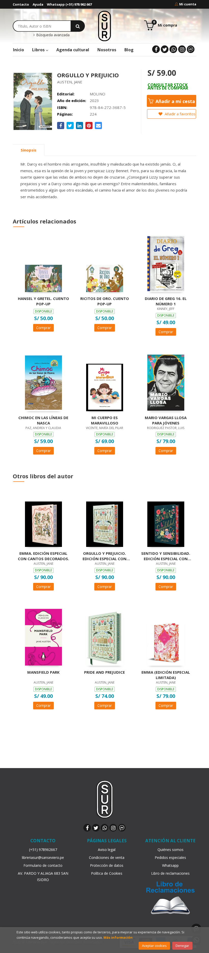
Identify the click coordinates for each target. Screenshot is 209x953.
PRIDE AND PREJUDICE (104, 672)
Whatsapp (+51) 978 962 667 (69, 4)
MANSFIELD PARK (43, 672)
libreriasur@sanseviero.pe (43, 857)
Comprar (43, 327)
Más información (118, 937)
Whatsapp (170, 865)
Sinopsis (28, 150)
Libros (39, 50)
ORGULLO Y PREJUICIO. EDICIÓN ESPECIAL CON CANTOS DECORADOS (104, 556)
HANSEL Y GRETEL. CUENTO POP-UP (43, 301)
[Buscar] (78, 26)
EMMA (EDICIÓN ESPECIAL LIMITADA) (165, 675)
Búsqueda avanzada (52, 35)
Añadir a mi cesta (174, 101)
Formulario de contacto (42, 865)
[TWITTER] (164, 49)
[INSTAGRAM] (182, 49)
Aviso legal (106, 849)
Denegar (182, 945)
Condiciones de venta (106, 857)
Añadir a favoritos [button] (179, 113)
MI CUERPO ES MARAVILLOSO (104, 420)
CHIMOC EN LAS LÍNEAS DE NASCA (43, 420)
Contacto (21, 4)
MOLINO (97, 93)
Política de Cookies (106, 873)
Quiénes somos (171, 849)
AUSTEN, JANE (69, 81)
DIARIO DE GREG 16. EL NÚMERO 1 (166, 301)
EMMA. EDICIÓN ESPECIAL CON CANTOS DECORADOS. (43, 556)
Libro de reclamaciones (170, 873)
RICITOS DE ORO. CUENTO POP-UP (104, 301)
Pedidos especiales (170, 857)
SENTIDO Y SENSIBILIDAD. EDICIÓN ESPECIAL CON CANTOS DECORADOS (165, 556)
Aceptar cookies (154, 945)
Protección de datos (106, 865)
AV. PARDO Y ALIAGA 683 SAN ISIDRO (43, 876)
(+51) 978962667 (43, 849)
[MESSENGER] (190, 49)
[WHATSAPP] (173, 49)
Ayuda (38, 4)
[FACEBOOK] (156, 49)
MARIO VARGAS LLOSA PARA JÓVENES (166, 420)
